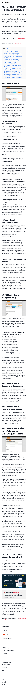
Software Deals (5, 665)
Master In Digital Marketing (8, 650)
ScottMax (6, 3)
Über (3, 679)
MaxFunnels (4, 653)
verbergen (8, 48)
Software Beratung (6, 664)
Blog (3, 670)
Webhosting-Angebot (6, 662)
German (7, 634)
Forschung (4, 682)
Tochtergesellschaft (6, 681)
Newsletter (4, 647)
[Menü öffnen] (25, 3)
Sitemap (3, 684)
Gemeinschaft (5, 667)
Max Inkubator (5, 652)
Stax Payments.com (14, 560)
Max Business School (6, 648)
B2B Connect (4, 669)
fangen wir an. (17, 43)
